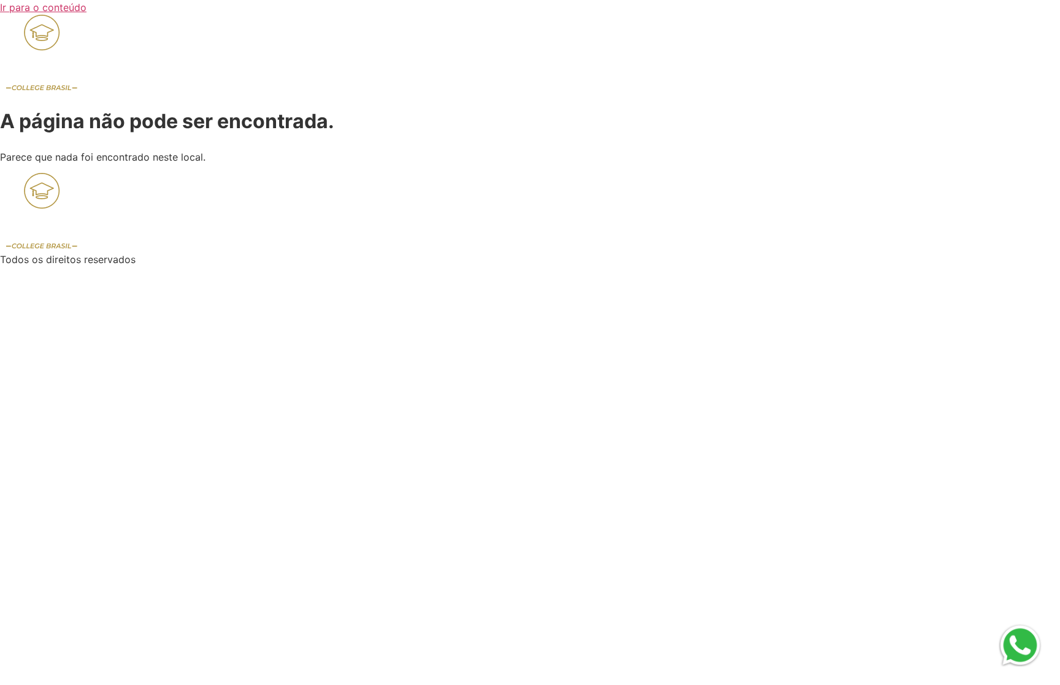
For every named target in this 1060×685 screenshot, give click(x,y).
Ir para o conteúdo (43, 7)
